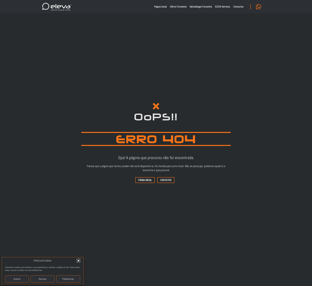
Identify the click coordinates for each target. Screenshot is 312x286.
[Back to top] (305, 279)
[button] (78, 260)
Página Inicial (160, 6)
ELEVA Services (222, 6)
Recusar (42, 278)
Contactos (238, 6)
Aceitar (17, 278)
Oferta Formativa (178, 6)
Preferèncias (68, 278)
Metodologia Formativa (201, 6)
